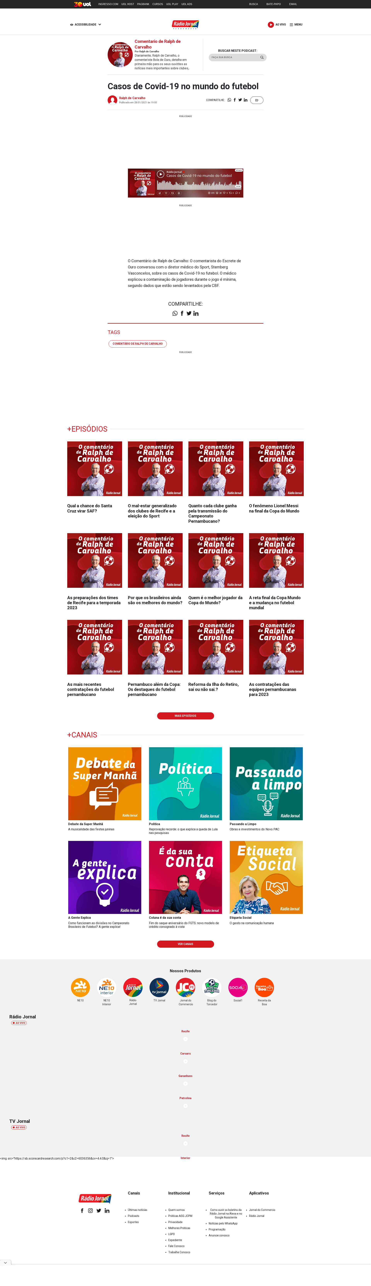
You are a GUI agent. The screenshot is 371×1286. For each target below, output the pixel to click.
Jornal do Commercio (262, 1209)
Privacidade (175, 1222)
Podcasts (133, 1215)
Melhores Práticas (179, 1228)
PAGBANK (143, 4)
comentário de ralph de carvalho (138, 343)
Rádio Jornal (256, 1215)
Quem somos (176, 1209)
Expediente (175, 1240)
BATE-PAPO (273, 4)
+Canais (82, 735)
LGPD (171, 1234)
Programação (217, 1229)
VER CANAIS (185, 944)
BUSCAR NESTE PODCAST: (237, 51)
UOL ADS (186, 4)
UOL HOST (127, 4)
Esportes (133, 1222)
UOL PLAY (172, 4)
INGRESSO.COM (108, 4)
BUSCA (253, 4)
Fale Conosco (176, 1246)
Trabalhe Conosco (179, 1252)
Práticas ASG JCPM (180, 1215)
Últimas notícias (137, 1209)
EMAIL (293, 4)
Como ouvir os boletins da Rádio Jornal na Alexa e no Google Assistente (226, 1213)
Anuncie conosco (219, 1235)
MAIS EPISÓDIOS (185, 715)
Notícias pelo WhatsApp (223, 1223)
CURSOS (157, 4)
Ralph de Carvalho (132, 98)
